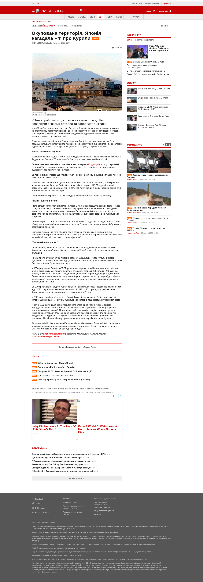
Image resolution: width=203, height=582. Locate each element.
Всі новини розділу (39, 21)
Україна (81, 16)
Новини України (133, 212)
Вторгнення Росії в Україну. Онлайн (53, 367)
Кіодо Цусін (94, 164)
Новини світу (133, 34)
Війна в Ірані (61, 25)
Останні (129, 40)
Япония (68, 389)
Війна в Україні (76, 26)
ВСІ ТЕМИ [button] (164, 26)
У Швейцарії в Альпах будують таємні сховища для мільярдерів (66, 471)
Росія (49, 21)
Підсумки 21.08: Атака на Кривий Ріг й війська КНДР (62, 371)
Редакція (97, 514)
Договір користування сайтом (105, 499)
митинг (61, 389)
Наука (119, 16)
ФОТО (141, 3)
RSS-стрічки (40, 508)
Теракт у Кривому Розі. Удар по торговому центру (61, 379)
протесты (75, 389)
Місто (92, 16)
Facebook (39, 499)
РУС (33, 3)
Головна (70, 16)
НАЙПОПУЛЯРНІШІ (152, 3)
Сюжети (42, 389)
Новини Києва (63, 26)
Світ (100, 16)
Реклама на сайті (70, 502)
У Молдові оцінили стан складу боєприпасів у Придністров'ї (64, 461)
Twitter (37, 504)
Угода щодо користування (104, 511)
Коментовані (149, 40)
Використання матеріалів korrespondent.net (73, 507)
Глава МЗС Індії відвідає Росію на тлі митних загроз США (159, 48)
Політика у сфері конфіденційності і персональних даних (102, 505)
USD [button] (50, 11)
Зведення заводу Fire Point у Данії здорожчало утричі (60, 464)
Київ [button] (33, 11)
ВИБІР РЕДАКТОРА (134, 144)
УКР (38, 3)
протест (83, 389)
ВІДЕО (134, 3)
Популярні (138, 40)
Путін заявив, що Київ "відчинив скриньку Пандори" (60, 457)
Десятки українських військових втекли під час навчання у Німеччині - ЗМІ (71, 454)
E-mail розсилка (42, 512)
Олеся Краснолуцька (44, 43)
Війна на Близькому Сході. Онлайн (53, 363)
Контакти (67, 499)
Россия (54, 389)
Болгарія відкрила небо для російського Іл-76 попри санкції (63, 468)
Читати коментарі (77, 478)
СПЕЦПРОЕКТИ (166, 3)
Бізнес (109, 16)
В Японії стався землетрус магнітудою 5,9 (146, 71)
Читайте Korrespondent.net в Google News (77, 347)
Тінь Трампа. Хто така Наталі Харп (52, 375)
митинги (90, 389)
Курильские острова (102, 389)
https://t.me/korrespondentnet (46, 336)
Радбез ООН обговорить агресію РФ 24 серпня (148, 74)
